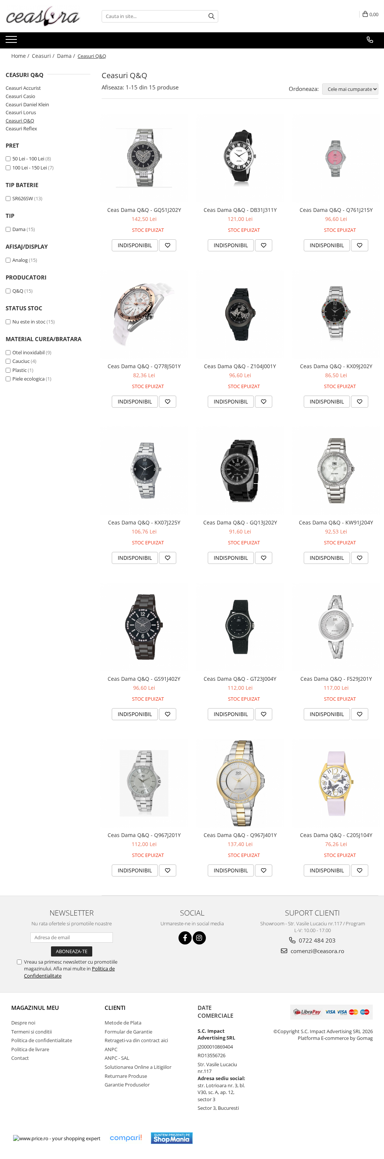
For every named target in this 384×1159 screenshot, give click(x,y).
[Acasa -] (43, 16)
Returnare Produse (126, 1076)
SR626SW (22, 198)
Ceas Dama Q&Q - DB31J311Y (240, 209)
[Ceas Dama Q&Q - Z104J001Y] (240, 314)
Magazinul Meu (35, 1007)
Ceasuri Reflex (21, 128)
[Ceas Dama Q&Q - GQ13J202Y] (240, 470)
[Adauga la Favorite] (167, 245)
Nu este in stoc (28, 321)
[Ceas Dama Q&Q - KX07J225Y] (144, 470)
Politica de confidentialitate (41, 1040)
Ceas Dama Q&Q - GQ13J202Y (240, 522)
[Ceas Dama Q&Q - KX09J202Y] (336, 314)
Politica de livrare (30, 1049)
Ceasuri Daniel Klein (27, 104)
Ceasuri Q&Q (20, 120)
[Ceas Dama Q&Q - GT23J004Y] (240, 627)
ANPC (111, 1049)
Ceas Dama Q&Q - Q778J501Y (144, 366)
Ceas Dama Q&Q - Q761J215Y (336, 209)
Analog (20, 260)
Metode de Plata (123, 1022)
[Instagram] (199, 937)
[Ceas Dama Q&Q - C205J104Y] (336, 783)
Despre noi (23, 1022)
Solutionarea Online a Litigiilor (138, 1067)
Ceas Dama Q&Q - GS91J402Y (144, 678)
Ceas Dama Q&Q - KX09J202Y (336, 366)
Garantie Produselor (127, 1084)
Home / (21, 55)
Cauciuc (21, 361)
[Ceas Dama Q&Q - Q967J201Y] (144, 783)
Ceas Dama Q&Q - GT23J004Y (240, 678)
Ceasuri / (44, 55)
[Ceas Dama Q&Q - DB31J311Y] (240, 158)
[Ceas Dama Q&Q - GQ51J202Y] (144, 158)
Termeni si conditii (31, 1031)
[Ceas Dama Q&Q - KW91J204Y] (336, 470)
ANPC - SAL (117, 1058)
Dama (19, 229)
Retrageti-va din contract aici (136, 1040)
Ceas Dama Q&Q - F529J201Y (336, 678)
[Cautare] (211, 16)
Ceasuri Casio (20, 96)
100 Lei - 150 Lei (29, 167)
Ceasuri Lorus (21, 112)
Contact (20, 1058)
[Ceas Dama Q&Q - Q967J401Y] (240, 783)
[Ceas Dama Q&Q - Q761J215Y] (336, 158)
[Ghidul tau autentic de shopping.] (125, 1138)
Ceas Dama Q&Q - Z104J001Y (240, 366)
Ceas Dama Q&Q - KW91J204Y (336, 522)
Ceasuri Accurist (23, 88)
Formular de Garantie (128, 1031)
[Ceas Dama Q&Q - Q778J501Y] (144, 314)
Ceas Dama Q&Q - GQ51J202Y (144, 209)
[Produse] (12, 41)
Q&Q (17, 290)
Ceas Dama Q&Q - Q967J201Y (144, 835)
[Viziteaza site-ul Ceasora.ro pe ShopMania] (172, 1138)
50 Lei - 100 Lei (28, 158)
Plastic (19, 370)
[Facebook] (185, 937)
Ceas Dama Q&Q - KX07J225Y (144, 522)
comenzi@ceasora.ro (316, 951)
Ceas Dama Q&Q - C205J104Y (336, 835)
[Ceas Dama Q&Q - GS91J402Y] (144, 627)
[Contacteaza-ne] (370, 39)
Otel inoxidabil (28, 352)
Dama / (66, 55)
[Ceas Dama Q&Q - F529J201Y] (336, 627)
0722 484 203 (316, 940)
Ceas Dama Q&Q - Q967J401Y (240, 835)
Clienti (115, 1007)
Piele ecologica (28, 378)
